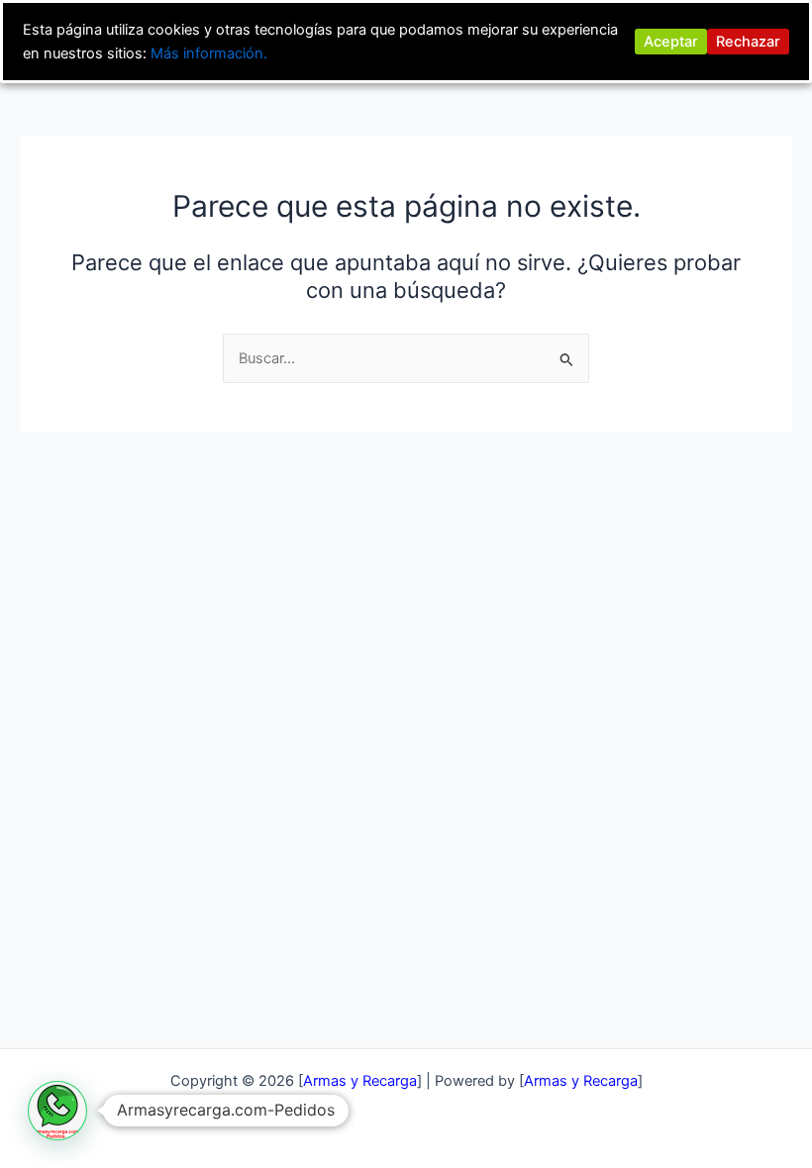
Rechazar (748, 41)
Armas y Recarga (581, 1081)
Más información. (209, 53)
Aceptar (671, 41)
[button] (57, 1110)
